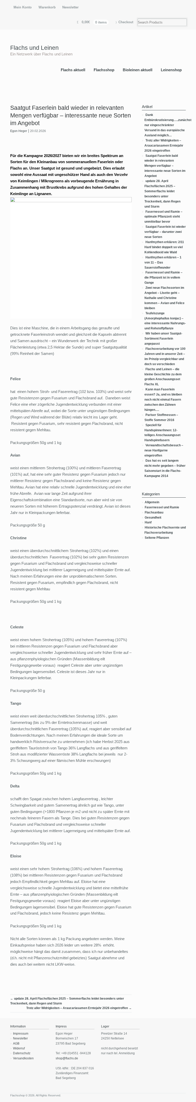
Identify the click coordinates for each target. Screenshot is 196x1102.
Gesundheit (153, 517)
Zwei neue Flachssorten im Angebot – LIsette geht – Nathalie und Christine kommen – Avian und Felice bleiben (164, 298)
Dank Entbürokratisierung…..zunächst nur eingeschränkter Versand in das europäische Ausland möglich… (167, 125)
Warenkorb (47, 7)
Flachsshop (104, 70)
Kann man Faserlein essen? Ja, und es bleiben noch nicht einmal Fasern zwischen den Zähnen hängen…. (163, 400)
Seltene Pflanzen (157, 538)
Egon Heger (18, 131)
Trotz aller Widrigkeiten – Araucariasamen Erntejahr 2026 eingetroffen (79, 1008)
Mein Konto (23, 7)
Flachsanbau (154, 512)
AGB (16, 1043)
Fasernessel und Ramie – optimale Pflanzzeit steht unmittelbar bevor (163, 217)
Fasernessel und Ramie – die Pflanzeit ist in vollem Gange (163, 277)
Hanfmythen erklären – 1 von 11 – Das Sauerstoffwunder (162, 262)
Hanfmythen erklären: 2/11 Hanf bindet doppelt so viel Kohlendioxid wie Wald (164, 247)
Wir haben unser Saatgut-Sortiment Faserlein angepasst (163, 338)
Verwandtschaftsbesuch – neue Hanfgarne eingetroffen (163, 450)
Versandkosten (23, 1058)
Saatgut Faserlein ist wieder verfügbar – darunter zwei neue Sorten (165, 232)
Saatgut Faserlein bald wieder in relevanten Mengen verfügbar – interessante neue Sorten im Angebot (165, 166)
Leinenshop (171, 70)
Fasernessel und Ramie (162, 507)
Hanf (148, 522)
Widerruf (19, 1048)
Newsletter (70, 7)
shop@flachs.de (67, 1058)
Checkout (125, 22)
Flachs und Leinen (34, 47)
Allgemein (152, 502)
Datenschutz (21, 1053)
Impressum (20, 1033)
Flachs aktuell (73, 70)
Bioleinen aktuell (137, 70)
